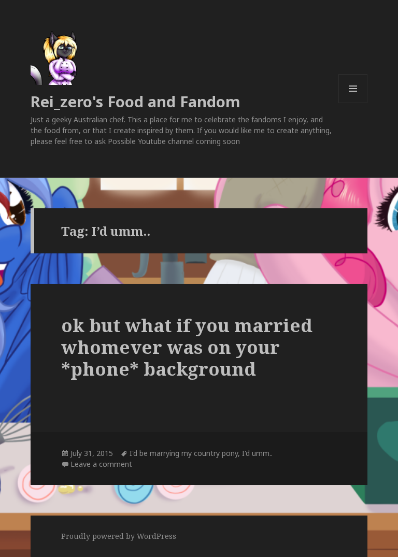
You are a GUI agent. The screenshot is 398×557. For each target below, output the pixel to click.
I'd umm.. (257, 453)
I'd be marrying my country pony (184, 453)
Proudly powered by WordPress (118, 536)
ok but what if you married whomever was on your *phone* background (186, 347)
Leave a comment (101, 464)
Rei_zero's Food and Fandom (135, 101)
